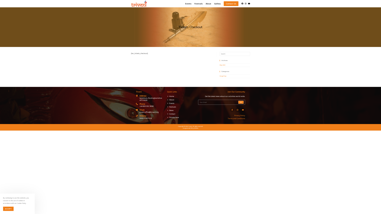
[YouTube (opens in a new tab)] (249, 4)
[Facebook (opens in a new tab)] (242, 4)
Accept (8, 209)
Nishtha (196, 128)
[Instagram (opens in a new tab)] (245, 4)
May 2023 (222, 65)
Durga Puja (223, 76)
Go (241, 102)
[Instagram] (237, 110)
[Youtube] (243, 110)
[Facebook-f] (232, 110)
